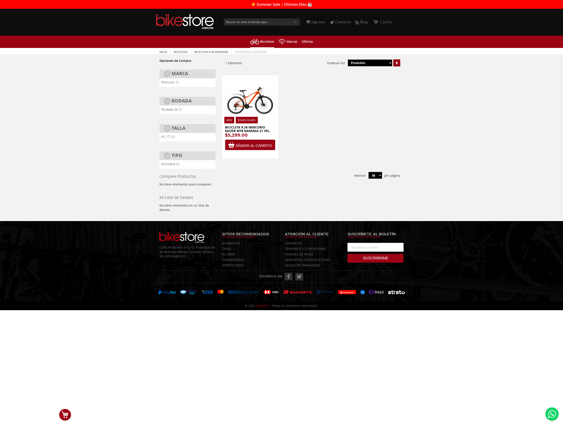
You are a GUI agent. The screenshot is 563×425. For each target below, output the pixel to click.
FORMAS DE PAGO (299, 254)
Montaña (170, 164)
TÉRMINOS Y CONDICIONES (305, 248)
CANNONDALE (233, 259)
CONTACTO (293, 243)
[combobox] (262, 22)
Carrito (385, 22)
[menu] (281, 42)
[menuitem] (262, 42)
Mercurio (170, 82)
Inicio (163, 52)
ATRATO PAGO (233, 265)
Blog (364, 22)
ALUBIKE (228, 254)
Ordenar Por (336, 63)
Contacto (343, 22)
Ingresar (318, 22)
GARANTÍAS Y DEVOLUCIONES (308, 259)
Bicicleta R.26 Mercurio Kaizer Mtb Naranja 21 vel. (247, 129)
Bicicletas (181, 52)
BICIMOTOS (231, 243)
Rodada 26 (171, 110)
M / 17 (168, 137)
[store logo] (185, 22)
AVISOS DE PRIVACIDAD (302, 265)
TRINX (226, 248)
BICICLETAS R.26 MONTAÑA (211, 52)
